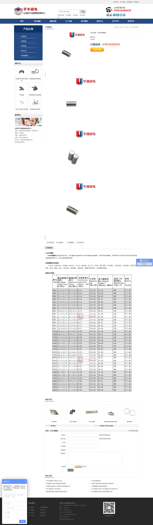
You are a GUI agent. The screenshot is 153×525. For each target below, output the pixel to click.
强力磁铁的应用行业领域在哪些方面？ (102, 491)
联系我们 (136, 2)
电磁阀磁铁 (44, 507)
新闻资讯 (43, 512)
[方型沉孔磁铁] (73, 419)
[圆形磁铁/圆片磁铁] (35, 108)
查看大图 (51, 242)
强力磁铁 (75, 15)
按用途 (23, 41)
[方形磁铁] (21, 93)
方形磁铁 (21, 95)
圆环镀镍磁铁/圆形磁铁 (110, 421)
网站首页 (31, 507)
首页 (121, 27)
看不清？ (84, 466)
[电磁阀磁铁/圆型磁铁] (35, 77)
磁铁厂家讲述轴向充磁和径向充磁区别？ (103, 483)
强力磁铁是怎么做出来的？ (54, 489)
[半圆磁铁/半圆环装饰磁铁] (21, 77)
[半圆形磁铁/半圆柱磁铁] (35, 93)
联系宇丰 (43, 515)
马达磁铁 (68, 15)
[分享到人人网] (117, 15)
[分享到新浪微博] (111, 15)
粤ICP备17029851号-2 (66, 519)
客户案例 (31, 512)
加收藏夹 (60, 242)
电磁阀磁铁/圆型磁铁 (35, 78)
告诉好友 (81, 242)
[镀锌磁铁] (54, 419)
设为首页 (115, 2)
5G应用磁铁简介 (96, 481)
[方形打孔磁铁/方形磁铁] (21, 108)
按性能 (23, 46)
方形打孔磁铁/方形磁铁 (21, 109)
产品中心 (126, 27)
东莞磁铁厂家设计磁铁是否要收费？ (57, 483)
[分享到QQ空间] (108, 15)
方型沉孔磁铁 (73, 421)
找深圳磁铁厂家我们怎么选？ (55, 481)
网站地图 (129, 2)
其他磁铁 (24, 55)
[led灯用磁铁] (71, 128)
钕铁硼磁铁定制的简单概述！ (100, 486)
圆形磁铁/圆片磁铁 (35, 109)
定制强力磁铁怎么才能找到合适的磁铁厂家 (58, 486)
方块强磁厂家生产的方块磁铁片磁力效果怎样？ (105, 489)
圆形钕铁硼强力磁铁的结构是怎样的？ (57, 491)
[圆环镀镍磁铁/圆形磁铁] (110, 419)
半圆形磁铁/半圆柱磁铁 (35, 95)
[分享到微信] (121, 15)
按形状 (23, 36)
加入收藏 (122, 2)
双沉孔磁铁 (92, 421)
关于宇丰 (31, 515)
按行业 (23, 51)
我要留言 (71, 242)
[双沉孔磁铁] (92, 419)
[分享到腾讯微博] (114, 15)
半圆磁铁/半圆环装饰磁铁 (106, 426)
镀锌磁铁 (54, 421)
